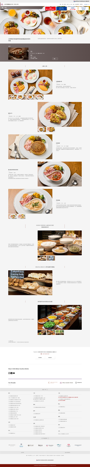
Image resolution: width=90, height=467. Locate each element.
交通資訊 (81, 4)
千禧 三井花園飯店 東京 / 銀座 (14, 397)
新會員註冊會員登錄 (83, 8)
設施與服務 (77, 4)
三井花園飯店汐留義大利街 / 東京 (14, 415)
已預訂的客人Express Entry (61, 8)
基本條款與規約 (67, 452)
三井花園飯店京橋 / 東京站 (13, 409)
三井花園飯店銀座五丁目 (13, 411)
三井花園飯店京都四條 (37, 430)
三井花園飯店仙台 (11, 433)
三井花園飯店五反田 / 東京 (13, 418)
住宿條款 (22, 452)
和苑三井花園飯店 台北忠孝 (63, 433)
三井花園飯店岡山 (61, 406)
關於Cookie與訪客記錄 (57, 455)
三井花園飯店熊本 (61, 427)
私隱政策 (37, 455)
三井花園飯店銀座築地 (12, 413)
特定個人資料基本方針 (42, 455)
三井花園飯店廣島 (61, 413)
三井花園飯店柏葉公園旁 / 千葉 (39, 398)
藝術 (73, 4)
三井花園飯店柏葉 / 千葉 (38, 396)
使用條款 (62, 455)
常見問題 (40, 357)
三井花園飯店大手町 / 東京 (13, 407)
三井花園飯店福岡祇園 (62, 419)
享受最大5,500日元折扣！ (50, 8)
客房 (60, 4)
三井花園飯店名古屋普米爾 (38, 420)
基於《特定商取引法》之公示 (30, 455)
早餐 (62, 4)
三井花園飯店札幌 (11, 425)
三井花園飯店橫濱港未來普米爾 (39, 407)
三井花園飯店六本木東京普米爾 (14, 401)
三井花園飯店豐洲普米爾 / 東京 (14, 405)
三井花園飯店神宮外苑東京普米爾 (14, 403)
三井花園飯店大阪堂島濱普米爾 (64, 400)
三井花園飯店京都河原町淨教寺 (39, 433)
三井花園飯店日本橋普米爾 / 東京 (14, 399)
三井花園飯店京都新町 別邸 (38, 428)
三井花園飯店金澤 (36, 413)
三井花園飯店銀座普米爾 (13, 396)
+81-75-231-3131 (46, 354)
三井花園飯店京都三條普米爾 (38, 426)
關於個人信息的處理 (50, 455)
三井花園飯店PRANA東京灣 (38, 401)
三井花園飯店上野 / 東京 (13, 416)
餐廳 (65, 4)
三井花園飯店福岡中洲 (62, 421)
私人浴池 (70, 4)
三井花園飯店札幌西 (12, 427)
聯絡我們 (50, 357)
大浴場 (67, 4)
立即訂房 (72, 8)
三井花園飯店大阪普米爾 (68, 396)
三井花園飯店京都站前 (37, 432)
